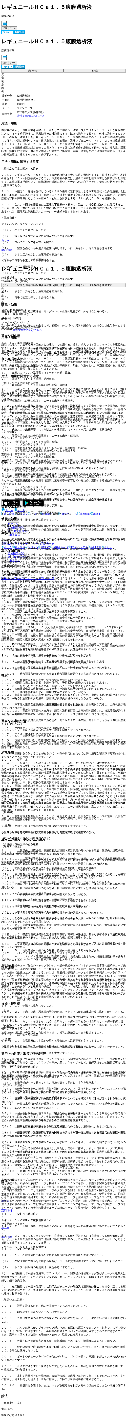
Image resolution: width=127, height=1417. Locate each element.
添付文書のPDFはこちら (31, 115)
